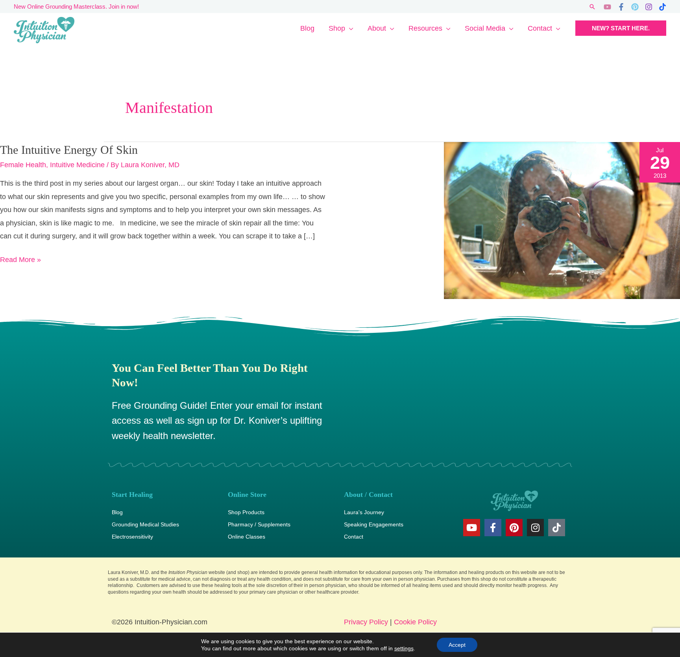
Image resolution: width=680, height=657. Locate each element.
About (377, 28)
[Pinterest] (635, 7)
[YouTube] (607, 7)
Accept (457, 645)
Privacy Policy (366, 622)
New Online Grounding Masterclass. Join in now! (76, 6)
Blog (307, 28)
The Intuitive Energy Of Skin (69, 149)
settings (404, 648)
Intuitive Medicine (77, 165)
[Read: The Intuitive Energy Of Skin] (562, 220)
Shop (337, 28)
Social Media (485, 28)
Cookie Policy (415, 622)
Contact (540, 28)
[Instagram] (648, 7)
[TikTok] (662, 7)
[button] (592, 6)
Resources (425, 28)
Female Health (23, 165)
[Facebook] (621, 7)
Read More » (20, 258)
